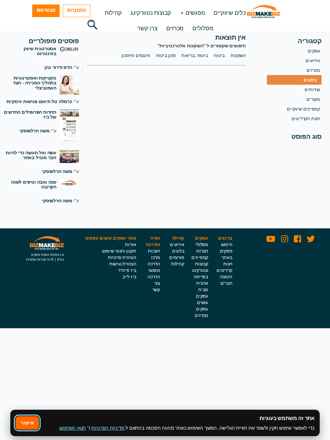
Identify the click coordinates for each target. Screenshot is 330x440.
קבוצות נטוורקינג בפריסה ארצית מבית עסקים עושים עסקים (200, 286)
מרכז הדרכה (154, 260)
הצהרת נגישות (122, 264)
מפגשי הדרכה (154, 273)
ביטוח (219, 55)
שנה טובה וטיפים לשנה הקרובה (33, 184)
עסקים (314, 51)
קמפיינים (199, 257)
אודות (130, 244)
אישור (27, 422)
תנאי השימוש (73, 428)
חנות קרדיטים (224, 267)
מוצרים (313, 99)
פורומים (176, 257)
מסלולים (202, 28)
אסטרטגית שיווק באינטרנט (40, 50)
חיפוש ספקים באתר (226, 250)
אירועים (313, 60)
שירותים (312, 89)
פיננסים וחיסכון (135, 55)
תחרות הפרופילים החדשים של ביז (30, 114)
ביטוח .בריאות (194, 55)
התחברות (76, 10)
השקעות (238, 55)
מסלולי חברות (201, 247)
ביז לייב (129, 276)
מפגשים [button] (194, 12)
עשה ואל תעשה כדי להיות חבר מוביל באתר (31, 154)
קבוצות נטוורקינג (151, 12)
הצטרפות (46, 10)
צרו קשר (147, 28)
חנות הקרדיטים (306, 118)
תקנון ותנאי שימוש (119, 251)
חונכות (154, 251)
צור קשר (156, 286)
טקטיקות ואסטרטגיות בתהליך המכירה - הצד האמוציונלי (34, 83)
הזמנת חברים (226, 279)
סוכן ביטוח (165, 55)
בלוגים (310, 80)
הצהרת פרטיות (122, 257)
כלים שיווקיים (230, 12)
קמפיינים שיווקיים (303, 109)
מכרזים (174, 28)
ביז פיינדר (127, 270)
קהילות (113, 12)
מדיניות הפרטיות (107, 428)
